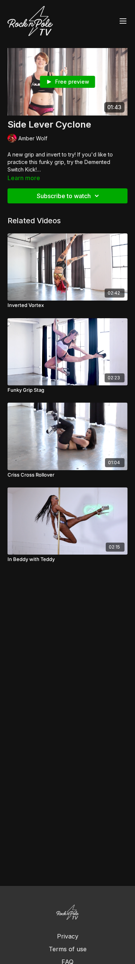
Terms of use (68, 949)
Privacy (67, 936)
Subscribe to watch (64, 196)
